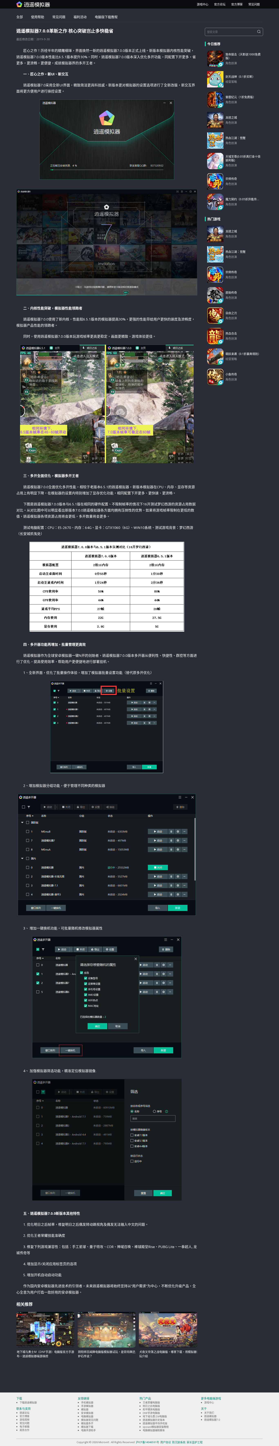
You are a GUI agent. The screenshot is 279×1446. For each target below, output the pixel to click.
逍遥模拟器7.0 (212, 1419)
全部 (19, 17)
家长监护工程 (195, 1442)
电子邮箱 (24, 1426)
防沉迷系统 (178, 1442)
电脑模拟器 (87, 1416)
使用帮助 (37, 17)
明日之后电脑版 (151, 1406)
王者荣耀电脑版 (151, 1402)
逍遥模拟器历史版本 (154, 1420)
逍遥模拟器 (210, 1416)
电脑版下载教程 (106, 17)
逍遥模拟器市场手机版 (155, 1423)
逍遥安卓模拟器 (33, 4)
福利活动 (80, 17)
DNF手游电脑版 (151, 1413)
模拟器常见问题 (89, 1420)
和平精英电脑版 (151, 1409)
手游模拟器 (87, 1406)
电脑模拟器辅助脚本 (154, 1430)
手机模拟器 (87, 1402)
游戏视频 (24, 1419)
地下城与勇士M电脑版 (155, 1416)
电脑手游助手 (88, 1430)
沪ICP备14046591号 (147, 1442)
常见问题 (254, 4)
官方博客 (237, 4)
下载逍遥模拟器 (28, 1402)
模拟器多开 (87, 1423)
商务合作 (24, 1430)
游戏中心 (202, 4)
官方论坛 (219, 4)
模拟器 (84, 1409)
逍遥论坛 (24, 1413)
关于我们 (209, 1413)
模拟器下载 (87, 1427)
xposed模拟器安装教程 (156, 1427)
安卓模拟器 (87, 1413)
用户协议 (165, 1442)
